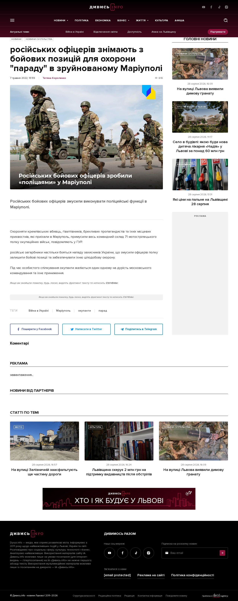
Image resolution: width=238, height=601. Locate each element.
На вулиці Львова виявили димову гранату (200, 91)
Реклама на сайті (151, 575)
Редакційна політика (109, 595)
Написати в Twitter (88, 329)
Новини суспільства (39, 39)
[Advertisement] (200, 275)
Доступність (134, 31)
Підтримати (217, 31)
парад (103, 310)
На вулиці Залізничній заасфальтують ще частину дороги (44, 472)
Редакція (129, 595)
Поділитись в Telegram (141, 329)
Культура (161, 20)
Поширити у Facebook (37, 329)
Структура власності (84, 595)
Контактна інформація (150, 595)
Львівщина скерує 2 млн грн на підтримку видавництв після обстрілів (119, 472)
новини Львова (35, 595)
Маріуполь (63, 310)
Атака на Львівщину (164, 31)
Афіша (179, 20)
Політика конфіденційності (192, 575)
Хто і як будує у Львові (191, 106)
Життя (141, 20)
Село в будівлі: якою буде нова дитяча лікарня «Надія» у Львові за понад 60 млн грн (200, 146)
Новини (59, 20)
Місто (18, 427)
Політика (82, 20)
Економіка (103, 20)
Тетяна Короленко (54, 78)
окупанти (84, 310)
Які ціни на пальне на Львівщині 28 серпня (200, 201)
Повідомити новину (176, 595)
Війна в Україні (75, 31)
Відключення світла (106, 31)
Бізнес (121, 20)
